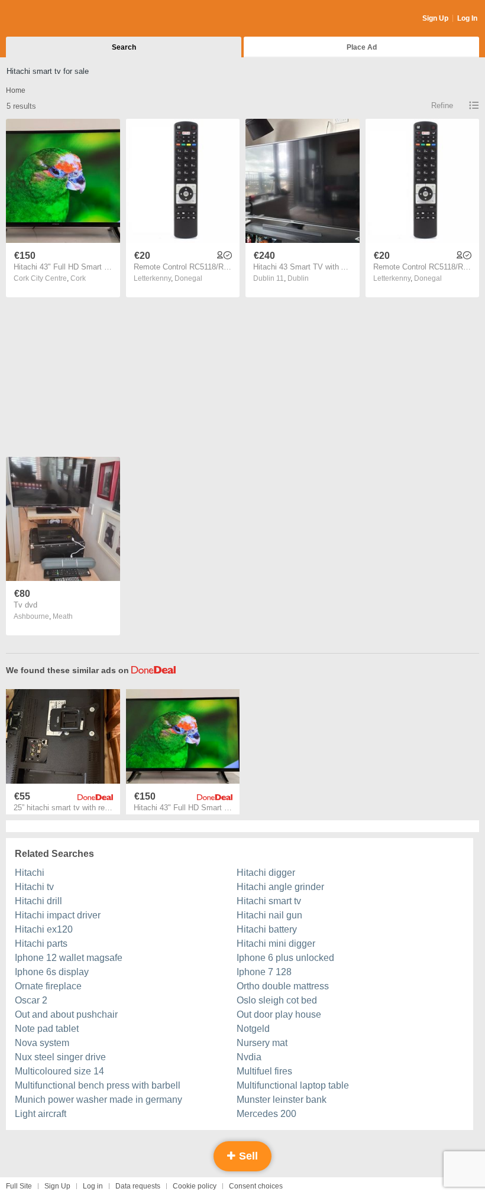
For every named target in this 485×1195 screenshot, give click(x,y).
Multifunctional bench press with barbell (97, 1085)
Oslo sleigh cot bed (277, 1000)
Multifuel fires (264, 1071)
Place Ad (362, 47)
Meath (63, 616)
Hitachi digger (266, 873)
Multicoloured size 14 (59, 1071)
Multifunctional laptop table (293, 1085)
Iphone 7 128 (264, 972)
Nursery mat (262, 1043)
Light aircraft (40, 1114)
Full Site (19, 1186)
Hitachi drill (38, 901)
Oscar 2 (31, 1000)
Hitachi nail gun (269, 915)
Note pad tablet (47, 1029)
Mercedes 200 (266, 1114)
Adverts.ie (52, 18)
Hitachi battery (267, 929)
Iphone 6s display (52, 972)
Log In (467, 18)
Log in (93, 1186)
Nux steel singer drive (60, 1057)
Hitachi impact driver (58, 915)
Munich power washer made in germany (98, 1100)
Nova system (42, 1043)
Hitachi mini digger (276, 944)
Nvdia (249, 1057)
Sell (247, 1156)
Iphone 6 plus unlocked (285, 958)
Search (124, 47)
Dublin (298, 278)
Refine (442, 105)
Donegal (188, 278)
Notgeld (253, 1029)
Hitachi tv (34, 887)
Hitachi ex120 (44, 929)
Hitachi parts (41, 944)
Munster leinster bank (281, 1100)
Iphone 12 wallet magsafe (68, 958)
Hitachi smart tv (269, 901)
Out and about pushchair (66, 1014)
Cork (78, 278)
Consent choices (256, 1186)
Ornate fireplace (48, 986)
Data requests (137, 1186)
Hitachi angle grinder (280, 887)
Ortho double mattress (283, 986)
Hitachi (29, 873)
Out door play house (279, 1014)
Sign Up (435, 18)
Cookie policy (194, 1186)
